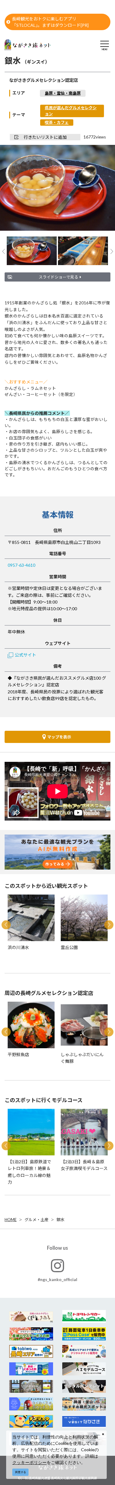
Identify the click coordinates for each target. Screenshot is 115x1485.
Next (100, 188)
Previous (14, 188)
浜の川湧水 (19, 322)
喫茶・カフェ (57, 122)
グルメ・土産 (36, 1219)
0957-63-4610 (21, 565)
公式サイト (25, 654)
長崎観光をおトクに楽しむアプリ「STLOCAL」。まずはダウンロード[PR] (50, 22)
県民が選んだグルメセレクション (71, 111)
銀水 (60, 1219)
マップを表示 (59, 736)
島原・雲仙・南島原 (63, 93)
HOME (11, 1219)
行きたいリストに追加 (45, 137)
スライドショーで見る (58, 277)
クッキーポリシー (29, 1462)
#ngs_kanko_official (57, 1279)
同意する (20, 1472)
